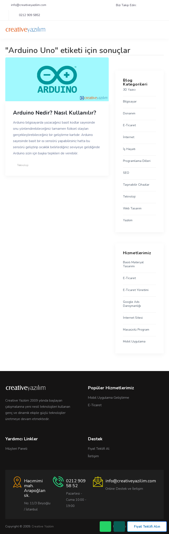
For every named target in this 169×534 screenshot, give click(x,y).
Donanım (129, 113)
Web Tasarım (132, 208)
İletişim (93, 456)
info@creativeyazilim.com (28, 5)
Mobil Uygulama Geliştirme (108, 397)
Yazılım (127, 220)
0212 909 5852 (29, 15)
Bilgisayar (130, 102)
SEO (126, 173)
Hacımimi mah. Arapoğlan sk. (34, 488)
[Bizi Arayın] (105, 526)
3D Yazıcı (129, 90)
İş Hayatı (129, 149)
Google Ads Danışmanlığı (132, 304)
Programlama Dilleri (137, 161)
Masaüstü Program (136, 330)
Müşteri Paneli (16, 448)
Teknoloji (22, 165)
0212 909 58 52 (76, 483)
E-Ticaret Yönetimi (136, 290)
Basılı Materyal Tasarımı (133, 264)
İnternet (128, 137)
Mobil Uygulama (134, 342)
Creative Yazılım (43, 526)
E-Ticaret (129, 125)
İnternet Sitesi (133, 318)
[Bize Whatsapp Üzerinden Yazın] (119, 526)
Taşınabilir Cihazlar (136, 185)
